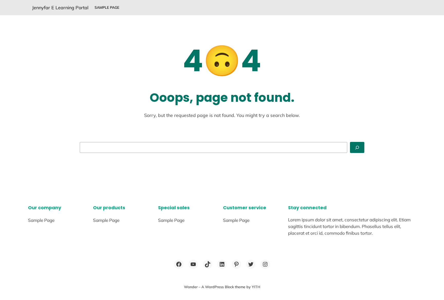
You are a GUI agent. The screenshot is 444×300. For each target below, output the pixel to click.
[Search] (357, 147)
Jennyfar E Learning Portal (60, 7)
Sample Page (107, 7)
